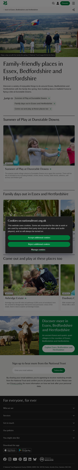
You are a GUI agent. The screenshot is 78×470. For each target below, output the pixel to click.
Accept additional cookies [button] (39, 238)
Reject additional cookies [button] (39, 244)
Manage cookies (38, 250)
